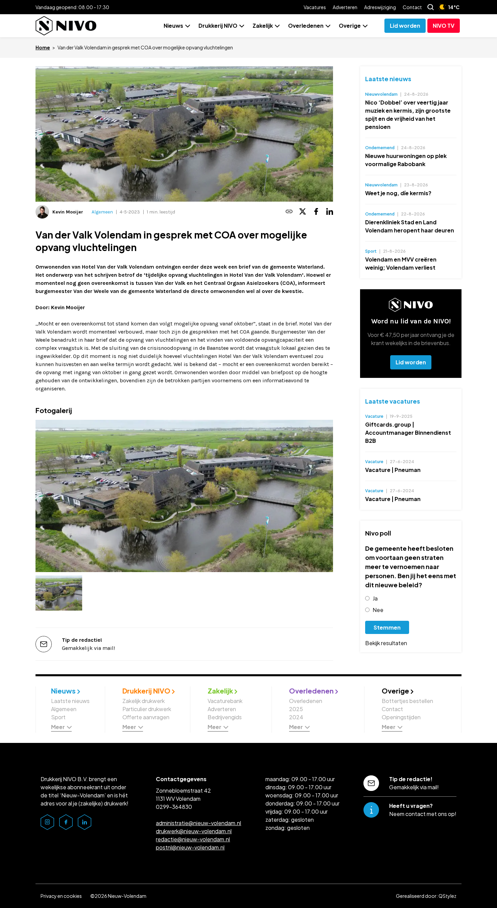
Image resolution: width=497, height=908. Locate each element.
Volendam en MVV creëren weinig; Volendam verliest (400, 263)
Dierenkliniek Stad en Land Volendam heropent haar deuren (409, 226)
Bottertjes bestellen (407, 700)
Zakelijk (263, 25)
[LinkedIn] (329, 212)
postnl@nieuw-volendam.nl (190, 847)
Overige (350, 25)
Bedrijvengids (225, 717)
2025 (296, 708)
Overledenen (306, 25)
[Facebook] (316, 212)
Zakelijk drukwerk (143, 700)
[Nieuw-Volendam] (66, 26)
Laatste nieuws (388, 79)
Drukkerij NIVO (217, 25)
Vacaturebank (225, 700)
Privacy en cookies (61, 896)
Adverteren (345, 7)
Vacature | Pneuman (393, 469)
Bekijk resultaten (386, 642)
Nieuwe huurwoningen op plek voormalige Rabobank (406, 159)
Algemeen (102, 212)
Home (43, 47)
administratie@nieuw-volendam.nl (198, 822)
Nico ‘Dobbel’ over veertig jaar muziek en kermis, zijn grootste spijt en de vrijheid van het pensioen (408, 114)
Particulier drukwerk (146, 708)
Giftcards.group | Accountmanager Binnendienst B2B (408, 432)
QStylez (447, 896)
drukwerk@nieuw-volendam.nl (194, 831)
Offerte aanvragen (145, 717)
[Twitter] (302, 212)
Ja (375, 598)
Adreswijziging (380, 7)
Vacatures (315, 7)
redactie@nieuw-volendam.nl (193, 839)
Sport (58, 717)
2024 (296, 717)
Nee (378, 609)
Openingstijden (401, 717)
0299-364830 (174, 806)
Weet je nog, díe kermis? (398, 193)
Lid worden (411, 362)
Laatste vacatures (392, 401)
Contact (412, 7)
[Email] (289, 212)
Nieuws (173, 25)
